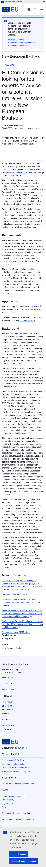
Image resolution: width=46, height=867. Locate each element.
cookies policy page (18, 836)
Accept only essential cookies (23, 861)
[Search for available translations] (16, 166)
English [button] (29, 9)
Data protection (8, 729)
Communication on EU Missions (16, 632)
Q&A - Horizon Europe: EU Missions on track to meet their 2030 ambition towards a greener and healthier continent (22, 624)
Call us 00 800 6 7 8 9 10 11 (14, 760)
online (36, 306)
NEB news (9, 65)
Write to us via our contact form (15, 768)
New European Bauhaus (15, 664)
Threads (5, 713)
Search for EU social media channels (18, 784)
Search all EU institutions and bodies (18, 819)
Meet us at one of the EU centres (16, 771)
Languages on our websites (14, 796)
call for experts (8, 166)
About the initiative (10, 726)
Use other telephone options (14, 764)
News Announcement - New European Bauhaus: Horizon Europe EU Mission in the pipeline (21, 602)
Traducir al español (16, 40)
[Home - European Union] (13, 9)
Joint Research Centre (11, 648)
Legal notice (7, 803)
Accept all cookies (18, 854)
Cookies (5, 807)
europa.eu (22, 748)
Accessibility (7, 677)
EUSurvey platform (26, 320)
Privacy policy (8, 800)
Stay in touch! (8, 690)
